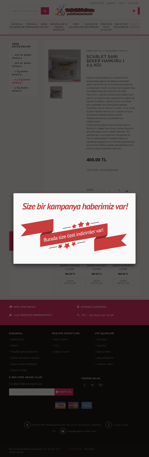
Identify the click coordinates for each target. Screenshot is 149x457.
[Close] (135, 193)
